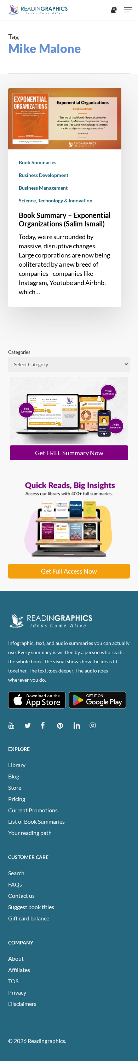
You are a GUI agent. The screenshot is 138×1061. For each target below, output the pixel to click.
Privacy (17, 992)
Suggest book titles (31, 906)
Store (14, 787)
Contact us (21, 895)
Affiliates (19, 969)
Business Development (43, 175)
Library (16, 764)
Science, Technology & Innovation (55, 200)
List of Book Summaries (36, 821)
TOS (13, 981)
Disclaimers (22, 1003)
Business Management (43, 188)
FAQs (15, 884)
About (16, 958)
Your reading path (30, 832)
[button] (128, 9)
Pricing (16, 798)
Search (16, 873)
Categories (19, 352)
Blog (13, 776)
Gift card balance (28, 918)
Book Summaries (37, 162)
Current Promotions (33, 810)
